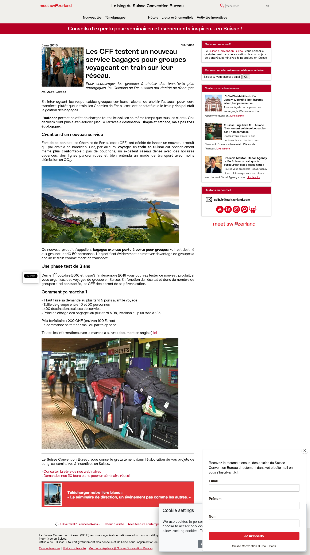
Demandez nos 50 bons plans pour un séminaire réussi (86, 476)
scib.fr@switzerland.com (232, 199)
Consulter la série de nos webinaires (72, 471)
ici (155, 333)
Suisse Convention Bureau (226, 51)
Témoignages (115, 17)
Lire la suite (237, 115)
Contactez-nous (49, 548)
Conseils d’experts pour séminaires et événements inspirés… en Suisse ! (155, 29)
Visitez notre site (74, 548)
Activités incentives (212, 17)
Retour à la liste (114, 524)
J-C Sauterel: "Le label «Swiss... (79, 524)
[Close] (305, 450)
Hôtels (153, 17)
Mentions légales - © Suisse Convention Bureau (120, 548)
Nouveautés (92, 17)
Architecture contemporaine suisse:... (153, 524)
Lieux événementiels (177, 17)
